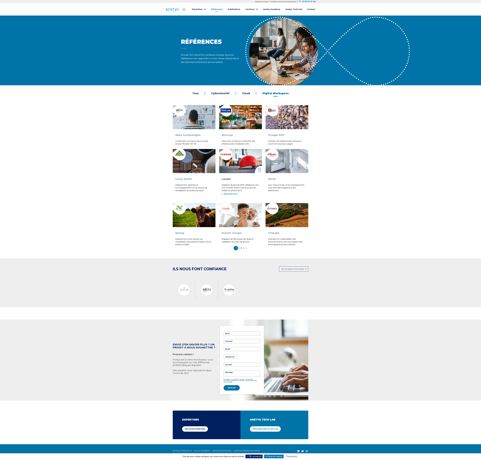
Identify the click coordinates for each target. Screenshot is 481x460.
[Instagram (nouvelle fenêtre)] (306, 451)
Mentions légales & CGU (222, 451)
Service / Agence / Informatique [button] (292, 269)
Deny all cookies (274, 456)
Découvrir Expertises (195, 429)
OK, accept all (254, 456)
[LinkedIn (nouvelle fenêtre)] (298, 451)
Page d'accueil (184, 9)
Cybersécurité (220, 93)
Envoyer (232, 388)
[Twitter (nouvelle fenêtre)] (302, 451)
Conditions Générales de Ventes (247, 451)
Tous (195, 93)
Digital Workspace (275, 93)
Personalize (291, 456)
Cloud (246, 93)
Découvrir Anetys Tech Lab (265, 429)
